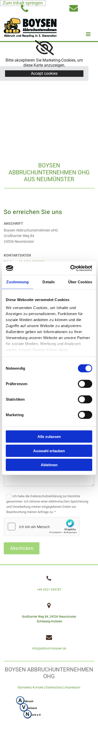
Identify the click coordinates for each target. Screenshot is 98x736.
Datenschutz (54, 687)
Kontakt (38, 687)
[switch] (85, 384)
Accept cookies (44, 73)
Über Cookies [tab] (80, 282)
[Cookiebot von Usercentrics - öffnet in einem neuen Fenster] (70, 268)
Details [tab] (48, 282)
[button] (86, 34)
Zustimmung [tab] (17, 282)
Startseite (24, 687)
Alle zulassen (49, 436)
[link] (44, 47)
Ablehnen (49, 465)
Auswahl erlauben (49, 450)
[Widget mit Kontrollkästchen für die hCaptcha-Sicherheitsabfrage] (42, 526)
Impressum (72, 687)
